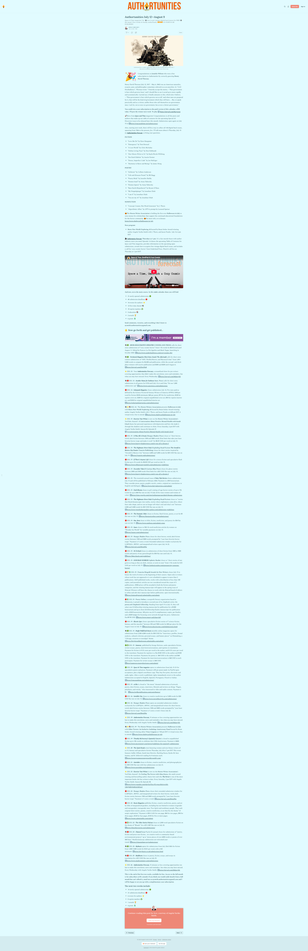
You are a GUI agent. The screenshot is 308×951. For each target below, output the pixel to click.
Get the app (162, 943)
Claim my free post (154, 920)
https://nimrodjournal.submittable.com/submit (143, 595)
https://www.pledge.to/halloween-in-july (139, 221)
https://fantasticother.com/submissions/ (155, 516)
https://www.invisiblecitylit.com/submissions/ (161, 699)
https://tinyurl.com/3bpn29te (137, 547)
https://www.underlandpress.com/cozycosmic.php (154, 353)
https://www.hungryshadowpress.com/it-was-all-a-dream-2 (148, 443)
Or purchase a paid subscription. (154, 924)
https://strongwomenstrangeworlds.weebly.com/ (144, 758)
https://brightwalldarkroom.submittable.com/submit (145, 641)
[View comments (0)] (132, 32)
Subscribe (295, 6)
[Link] (122, 330)
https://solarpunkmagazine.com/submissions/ (143, 403)
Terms (159, 939)
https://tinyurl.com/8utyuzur (170, 112)
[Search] (284, 6)
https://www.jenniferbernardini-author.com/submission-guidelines (150, 509)
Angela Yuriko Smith (134, 27)
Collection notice (166, 939)
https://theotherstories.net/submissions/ (141, 828)
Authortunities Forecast (134, 133)
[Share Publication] (288, 6)
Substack (146, 947)
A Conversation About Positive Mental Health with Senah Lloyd (150, 432)
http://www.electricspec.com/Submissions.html (161, 627)
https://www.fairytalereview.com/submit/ (157, 486)
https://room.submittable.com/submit (140, 818)
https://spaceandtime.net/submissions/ (144, 123)
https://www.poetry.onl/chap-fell (149, 617)
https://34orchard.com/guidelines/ (139, 556)
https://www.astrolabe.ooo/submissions (140, 767)
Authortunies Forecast (134, 239)
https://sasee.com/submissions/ (138, 532)
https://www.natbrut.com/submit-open (151, 523)
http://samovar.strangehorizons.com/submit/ (142, 663)
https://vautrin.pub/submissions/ (143, 455)
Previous (131, 933)
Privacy (155, 939)
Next (178, 933)
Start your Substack (149, 943)
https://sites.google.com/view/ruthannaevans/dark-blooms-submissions (157, 495)
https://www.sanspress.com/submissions (153, 386)
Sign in (303, 6)
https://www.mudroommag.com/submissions (142, 861)
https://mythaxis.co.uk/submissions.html (149, 851)
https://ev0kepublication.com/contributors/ (145, 692)
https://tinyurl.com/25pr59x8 (137, 367)
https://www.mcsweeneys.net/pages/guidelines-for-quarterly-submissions (153, 744)
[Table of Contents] (2, 475)
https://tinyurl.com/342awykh (170, 376)
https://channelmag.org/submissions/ (145, 842)
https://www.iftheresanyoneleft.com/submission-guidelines (148, 465)
